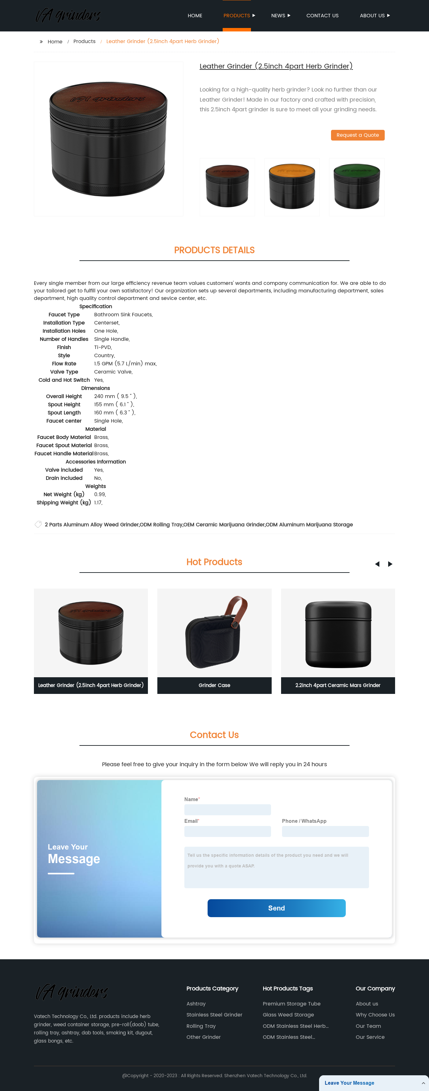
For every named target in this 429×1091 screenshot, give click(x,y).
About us (372, 16)
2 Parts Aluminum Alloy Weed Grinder (92, 525)
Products (237, 16)
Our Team (368, 1026)
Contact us (323, 16)
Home (195, 16)
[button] (377, 564)
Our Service (370, 1037)
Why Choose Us (375, 1015)
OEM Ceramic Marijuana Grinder (224, 525)
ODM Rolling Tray (161, 525)
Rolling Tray (201, 1026)
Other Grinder (204, 1037)
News (278, 16)
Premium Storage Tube (292, 1004)
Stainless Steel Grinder (214, 1015)
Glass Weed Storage (288, 1015)
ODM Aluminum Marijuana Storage (309, 525)
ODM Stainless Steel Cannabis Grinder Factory (295, 1037)
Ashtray (196, 1004)
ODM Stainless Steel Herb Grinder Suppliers (294, 1026)
